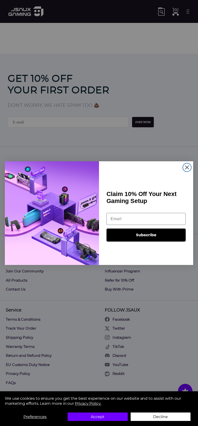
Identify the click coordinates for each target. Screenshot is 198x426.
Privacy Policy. (88, 403)
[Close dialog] (187, 167)
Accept (98, 416)
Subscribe (146, 235)
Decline (160, 416)
